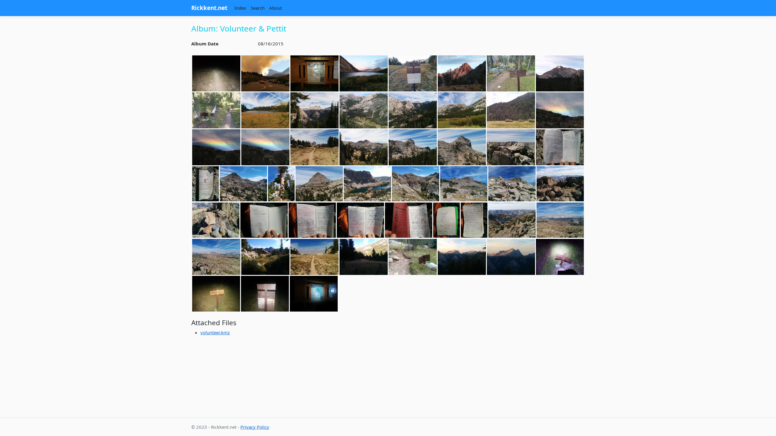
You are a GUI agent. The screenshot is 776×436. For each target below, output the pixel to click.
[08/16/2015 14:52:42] (367, 184)
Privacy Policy (254, 427)
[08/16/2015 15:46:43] (463, 184)
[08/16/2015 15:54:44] (512, 184)
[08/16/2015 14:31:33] (243, 184)
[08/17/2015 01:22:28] (314, 294)
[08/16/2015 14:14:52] (560, 147)
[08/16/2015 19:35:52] (511, 257)
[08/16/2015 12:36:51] (265, 147)
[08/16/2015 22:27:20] (216, 294)
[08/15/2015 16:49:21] (265, 73)
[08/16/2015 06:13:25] (364, 73)
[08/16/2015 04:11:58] (314, 73)
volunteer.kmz (215, 332)
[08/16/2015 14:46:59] (319, 184)
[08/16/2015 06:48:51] (511, 73)
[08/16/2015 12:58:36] (462, 147)
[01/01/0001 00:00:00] (216, 73)
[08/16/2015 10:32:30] (364, 110)
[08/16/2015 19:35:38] (462, 257)
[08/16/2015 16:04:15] (560, 184)
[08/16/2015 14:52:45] (415, 184)
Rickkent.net (209, 8)
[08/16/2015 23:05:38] (265, 294)
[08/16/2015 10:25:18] (314, 110)
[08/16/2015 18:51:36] (413, 257)
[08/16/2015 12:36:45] (216, 147)
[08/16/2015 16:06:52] (408, 220)
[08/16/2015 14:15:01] (205, 184)
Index (240, 8)
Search (258, 8)
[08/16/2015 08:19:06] (216, 110)
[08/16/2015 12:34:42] (560, 110)
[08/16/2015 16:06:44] (360, 220)
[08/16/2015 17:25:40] (314, 257)
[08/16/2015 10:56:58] (462, 110)
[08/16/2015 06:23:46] (413, 73)
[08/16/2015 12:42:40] (314, 147)
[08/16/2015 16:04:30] (215, 220)
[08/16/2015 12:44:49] (364, 147)
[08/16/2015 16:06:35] (312, 220)
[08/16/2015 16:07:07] (446, 220)
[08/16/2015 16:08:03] (512, 220)
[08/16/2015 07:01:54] (560, 73)
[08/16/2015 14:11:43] (511, 147)
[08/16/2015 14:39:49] (281, 184)
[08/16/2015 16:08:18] (560, 220)
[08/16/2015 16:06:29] (264, 220)
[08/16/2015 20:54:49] (560, 257)
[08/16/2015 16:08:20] (216, 257)
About (275, 8)
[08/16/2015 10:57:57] (511, 110)
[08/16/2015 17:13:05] (265, 257)
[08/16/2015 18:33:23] (364, 257)
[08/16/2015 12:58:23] (413, 147)
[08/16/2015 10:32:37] (413, 110)
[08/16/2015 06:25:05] (462, 73)
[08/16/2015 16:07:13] (474, 220)
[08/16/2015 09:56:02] (265, 110)
